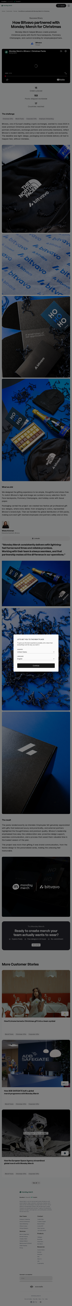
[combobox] (36, 652)
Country (20, 649)
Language (20, 656)
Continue (36, 666)
